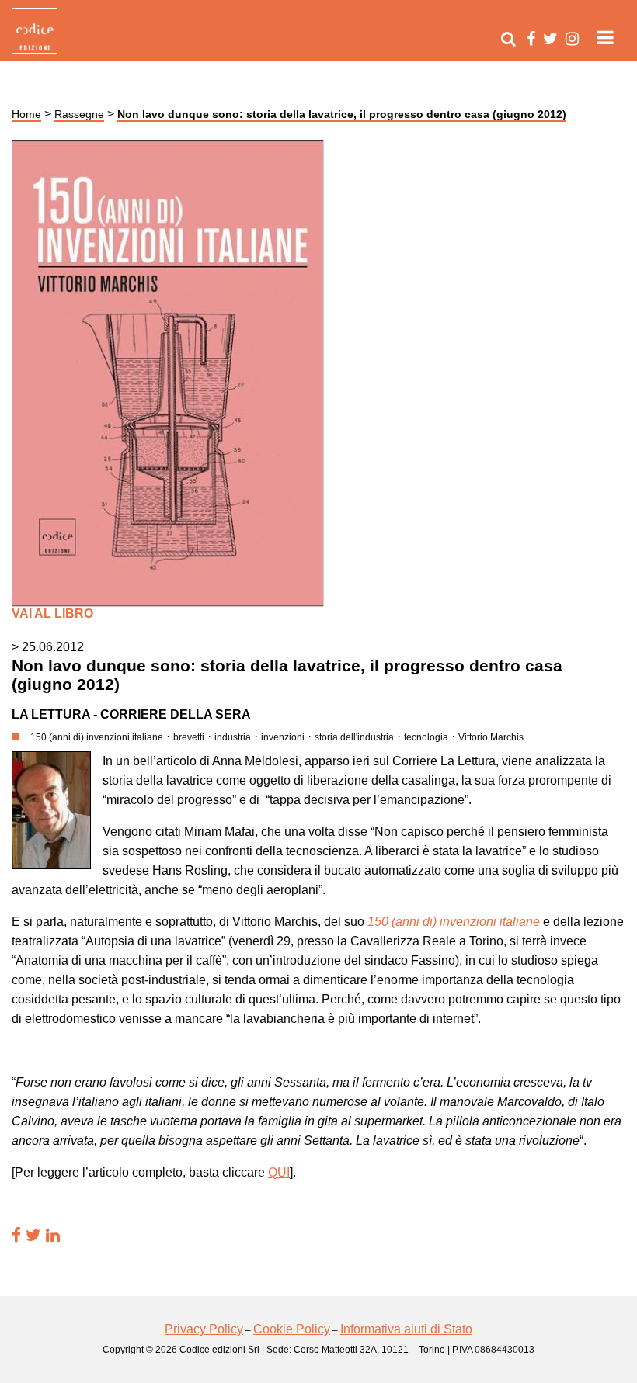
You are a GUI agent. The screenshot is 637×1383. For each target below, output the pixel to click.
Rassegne (79, 114)
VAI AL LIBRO (52, 613)
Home (26, 114)
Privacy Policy (204, 1329)
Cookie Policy (291, 1329)
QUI (279, 1172)
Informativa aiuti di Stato (406, 1329)
